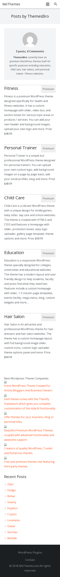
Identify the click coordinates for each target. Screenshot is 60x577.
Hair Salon (14, 316)
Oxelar (11, 526)
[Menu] (48, 4)
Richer (11, 496)
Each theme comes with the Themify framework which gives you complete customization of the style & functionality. (30, 403)
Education (14, 252)
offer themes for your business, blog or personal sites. (29, 419)
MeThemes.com (29, 566)
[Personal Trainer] (30, 144)
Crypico (12, 514)
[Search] (56, 4)
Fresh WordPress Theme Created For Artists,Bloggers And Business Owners (28, 388)
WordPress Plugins (30, 552)
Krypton (12, 508)
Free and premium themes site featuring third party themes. (29, 464)
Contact (30, 560)
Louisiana (13, 520)
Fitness (11, 88)
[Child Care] (30, 194)
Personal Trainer (20, 148)
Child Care (14, 198)
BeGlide (12, 538)
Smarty (11, 502)
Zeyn (10, 484)
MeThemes (11, 4)
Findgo (11, 490)
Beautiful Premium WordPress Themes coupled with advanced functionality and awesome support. (29, 435)
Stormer (12, 532)
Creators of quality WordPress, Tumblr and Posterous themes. (28, 451)
